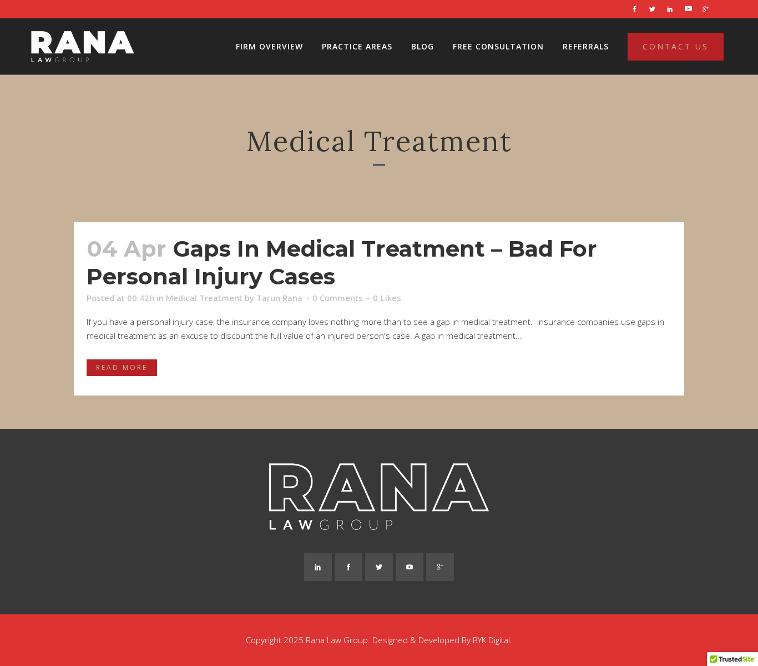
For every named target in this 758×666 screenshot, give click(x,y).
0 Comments (337, 297)
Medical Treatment (204, 297)
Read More (122, 367)
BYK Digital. (492, 639)
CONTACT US (676, 46)
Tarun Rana (279, 297)
